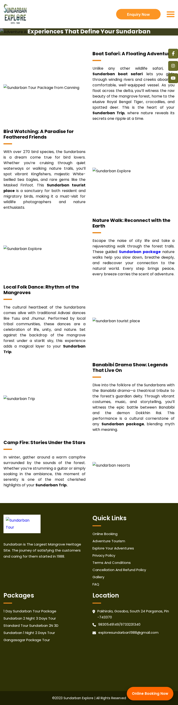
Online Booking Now (150, 693)
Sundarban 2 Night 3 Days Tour (29, 618)
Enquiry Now (138, 14)
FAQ (95, 584)
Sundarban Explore (78, 698)
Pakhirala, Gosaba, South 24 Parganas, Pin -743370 (133, 614)
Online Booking (105, 533)
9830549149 (108, 624)
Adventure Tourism (108, 541)
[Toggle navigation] (171, 14)
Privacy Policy (103, 555)
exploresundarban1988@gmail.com (128, 632)
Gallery (98, 577)
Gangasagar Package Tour (26, 639)
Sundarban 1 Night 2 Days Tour (29, 632)
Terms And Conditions (111, 562)
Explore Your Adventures (113, 548)
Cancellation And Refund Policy (119, 569)
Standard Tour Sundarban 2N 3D (30, 625)
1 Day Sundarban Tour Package (29, 611)
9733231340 (130, 624)
